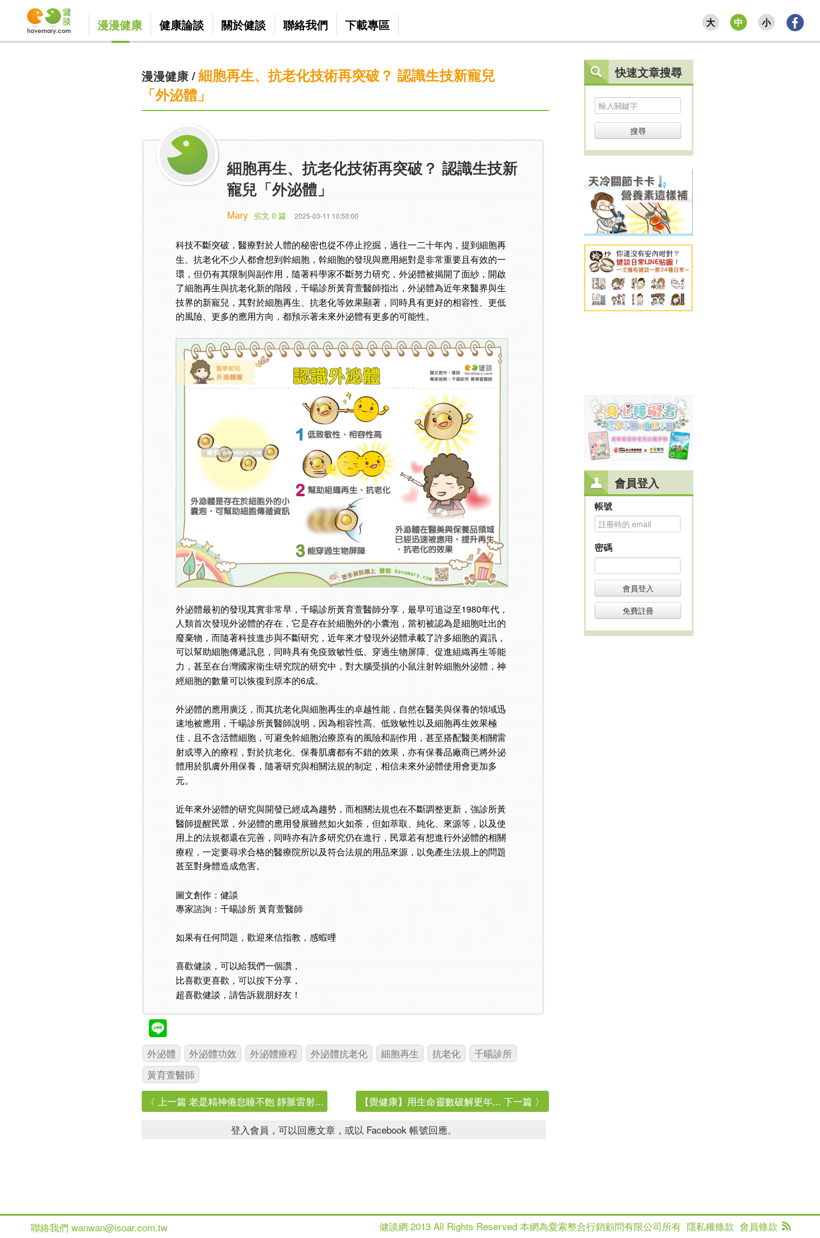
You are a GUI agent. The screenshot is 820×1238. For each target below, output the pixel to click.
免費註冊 (638, 610)
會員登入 (638, 588)
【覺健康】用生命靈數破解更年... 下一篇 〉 (452, 1101)
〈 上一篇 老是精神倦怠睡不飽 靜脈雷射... (235, 1101)
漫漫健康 (165, 75)
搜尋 (638, 130)
